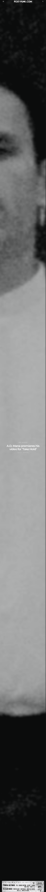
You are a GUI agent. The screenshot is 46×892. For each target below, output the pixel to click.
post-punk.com (25, 452)
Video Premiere (24, 442)
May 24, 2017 (20, 452)
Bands (20, 442)
